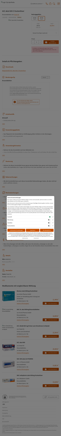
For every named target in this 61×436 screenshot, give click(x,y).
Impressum (36, 238)
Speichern (32, 230)
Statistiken (9, 222)
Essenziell (9, 217)
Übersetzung (10, 219)
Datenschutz (25, 238)
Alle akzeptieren (47, 230)
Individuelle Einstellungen (16, 230)
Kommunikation (11, 225)
